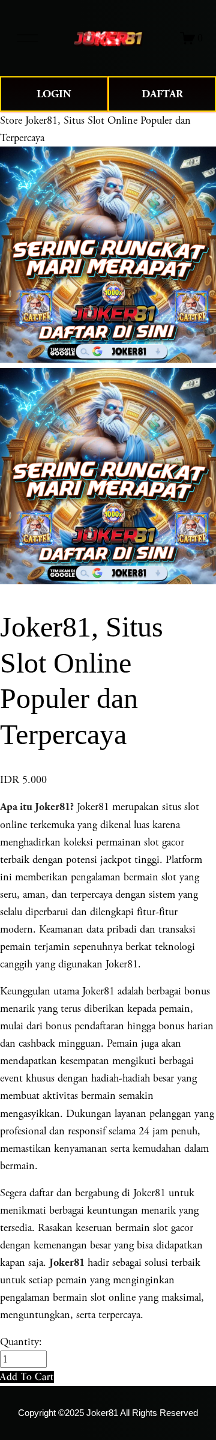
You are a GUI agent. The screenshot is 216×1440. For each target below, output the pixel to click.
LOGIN (54, 94)
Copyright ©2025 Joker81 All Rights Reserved (108, 1413)
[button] (27, 1376)
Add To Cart (27, 1376)
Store (11, 120)
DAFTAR (162, 94)
